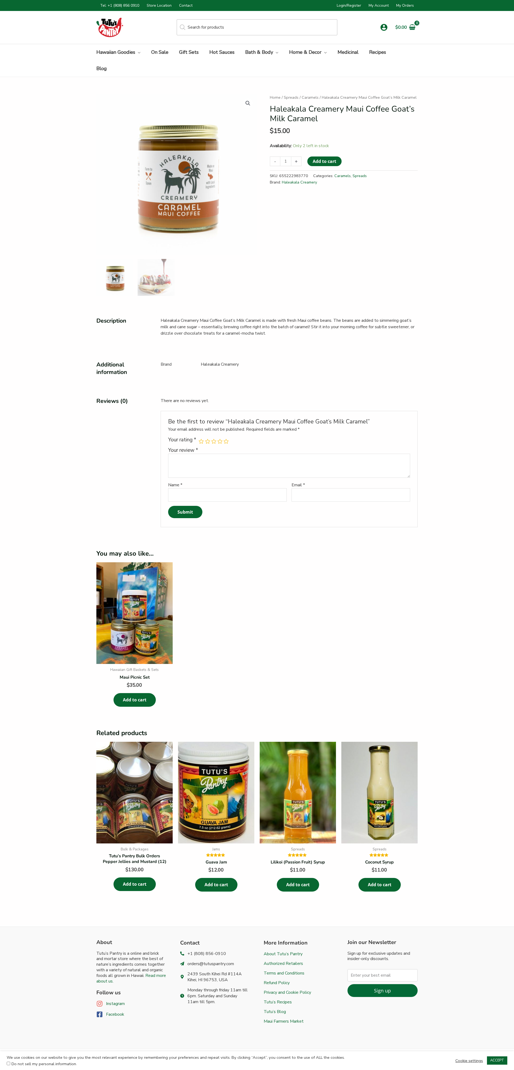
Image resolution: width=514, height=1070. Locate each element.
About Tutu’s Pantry (283, 954)
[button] (138, 52)
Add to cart (324, 161)
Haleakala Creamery (299, 182)
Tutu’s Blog (275, 1012)
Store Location (159, 5)
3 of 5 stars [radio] (213, 441)
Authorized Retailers (283, 963)
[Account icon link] (384, 27)
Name (175, 485)
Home (275, 97)
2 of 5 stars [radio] (207, 441)
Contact (185, 5)
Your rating (182, 440)
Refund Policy (277, 983)
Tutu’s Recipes (278, 1002)
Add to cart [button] (134, 700)
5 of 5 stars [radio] (226, 441)
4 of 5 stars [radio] (219, 441)
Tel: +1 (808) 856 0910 (119, 5)
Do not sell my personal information (44, 1064)
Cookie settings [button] (469, 1060)
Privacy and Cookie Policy (287, 992)
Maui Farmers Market (284, 1021)
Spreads (291, 97)
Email (298, 485)
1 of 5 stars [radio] (201, 441)
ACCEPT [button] (497, 1060)
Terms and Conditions (284, 973)
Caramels (310, 97)
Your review (183, 450)
